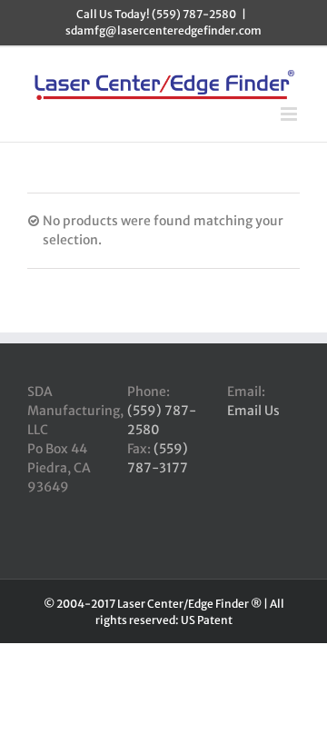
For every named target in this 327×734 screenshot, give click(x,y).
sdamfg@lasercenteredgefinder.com (163, 30)
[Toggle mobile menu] (290, 114)
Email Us (253, 410)
